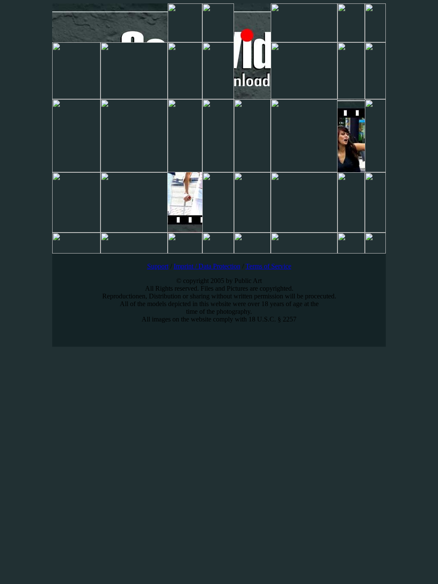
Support (158, 266)
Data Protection (219, 266)
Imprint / (186, 266)
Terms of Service (268, 266)
